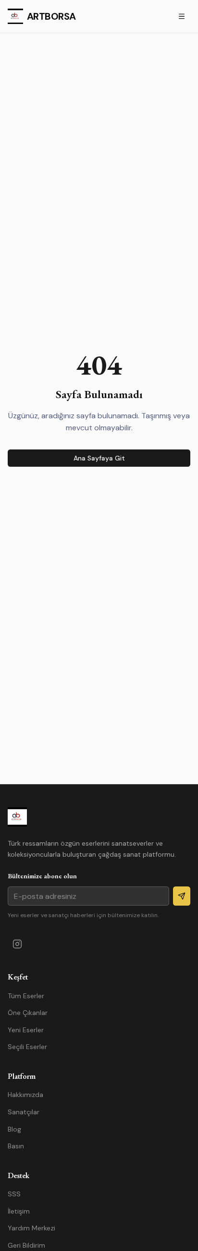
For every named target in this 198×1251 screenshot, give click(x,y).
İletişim (19, 1211)
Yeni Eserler (26, 1030)
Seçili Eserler (27, 1046)
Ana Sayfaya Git (99, 458)
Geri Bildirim (26, 1245)
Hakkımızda (25, 1094)
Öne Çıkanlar (28, 1012)
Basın (16, 1146)
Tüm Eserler (26, 995)
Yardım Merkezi (31, 1228)
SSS (14, 1194)
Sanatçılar (23, 1112)
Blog (14, 1129)
